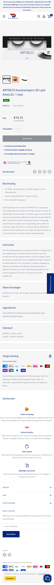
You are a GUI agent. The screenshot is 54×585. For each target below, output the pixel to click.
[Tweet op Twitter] (44, 172)
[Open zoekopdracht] (38, 16)
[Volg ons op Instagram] (9, 555)
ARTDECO (6, 105)
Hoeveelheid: (7, 129)
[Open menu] (4, 16)
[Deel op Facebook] (34, 172)
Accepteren (10, 578)
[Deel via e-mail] (49, 172)
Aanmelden (11, 534)
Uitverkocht (27, 138)
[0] (49, 16)
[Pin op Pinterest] (39, 172)
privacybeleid (42, 574)
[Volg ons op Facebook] (4, 555)
